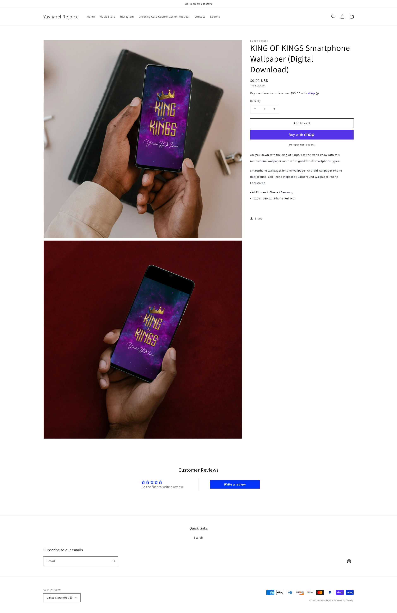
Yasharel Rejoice (325, 600)
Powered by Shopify (344, 600)
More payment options (302, 144)
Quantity (255, 101)
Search (198, 537)
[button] (333, 16)
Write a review (235, 484)
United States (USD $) (59, 597)
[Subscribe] (113, 561)
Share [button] (259, 218)
